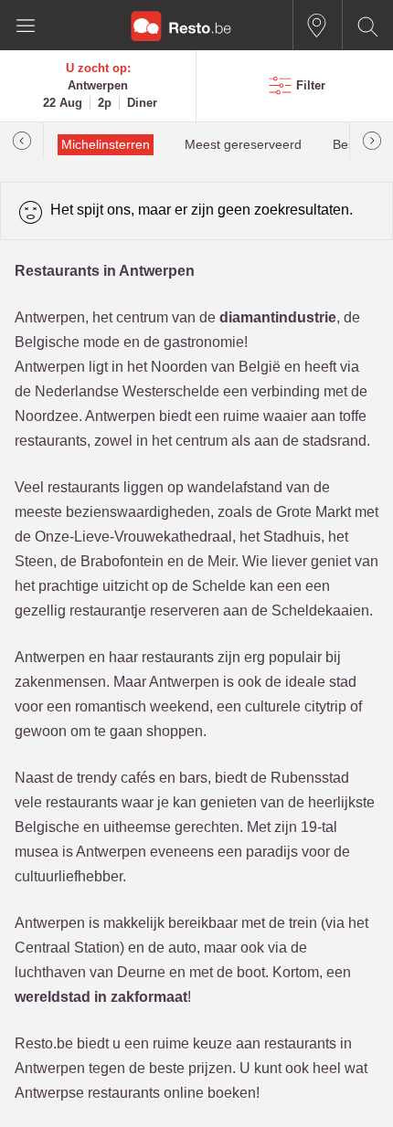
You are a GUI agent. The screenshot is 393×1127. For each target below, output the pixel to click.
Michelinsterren (105, 145)
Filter (310, 85)
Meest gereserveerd (243, 145)
